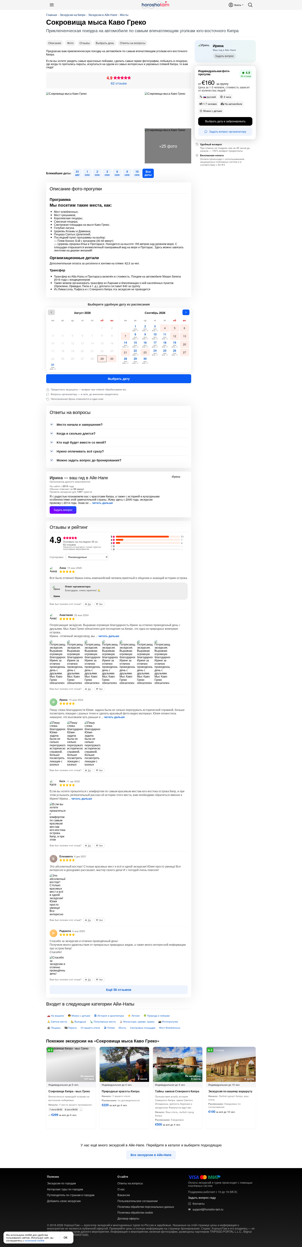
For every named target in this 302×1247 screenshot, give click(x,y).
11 (62, 343)
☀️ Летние (134, 1015)
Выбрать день (105, 43)
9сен (127, 173)
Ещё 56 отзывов (118, 989)
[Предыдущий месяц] (51, 312)
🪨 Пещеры (54, 1027)
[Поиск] (250, 5)
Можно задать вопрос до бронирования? (89, 460)
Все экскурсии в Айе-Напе (151, 1155)
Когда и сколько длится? (76, 433)
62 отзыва (119, 83)
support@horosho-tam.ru (208, 1209)
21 (92, 351)
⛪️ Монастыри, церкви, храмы (137, 1021)
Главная (51, 14)
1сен (87, 173)
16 (111, 343)
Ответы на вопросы (132, 43)
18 (62, 351)
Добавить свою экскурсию (64, 1201)
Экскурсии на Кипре (72, 14)
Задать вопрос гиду (202, 1197)
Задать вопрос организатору (227, 131)
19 (72, 351)
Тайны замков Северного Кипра (177, 1091)
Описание (54, 43)
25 (62, 359)
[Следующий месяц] (185, 312)
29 (102, 359)
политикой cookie (34, 1240)
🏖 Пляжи (109, 1027)
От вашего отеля (90, 1027)
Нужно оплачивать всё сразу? (80, 451)
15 (102, 343)
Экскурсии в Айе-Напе (102, 14)
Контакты (199, 1203)
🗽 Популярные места (103, 1021)
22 (102, 351)
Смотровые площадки (142, 1027)
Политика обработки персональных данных (145, 1206)
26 (72, 359)
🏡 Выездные (78, 1021)
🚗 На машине (55, 1015)
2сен (97, 173)
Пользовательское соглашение (137, 1201)
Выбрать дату (119, 378)
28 (92, 359)
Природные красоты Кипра (120, 1091)
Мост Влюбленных (169, 1027)
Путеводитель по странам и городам (70, 1195)
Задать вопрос (63, 510)
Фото (70, 43)
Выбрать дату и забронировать (225, 121)
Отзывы (85, 43)
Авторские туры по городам (65, 1189)
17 (52, 351)
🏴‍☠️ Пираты (70, 1027)
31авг (77, 173)
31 (53, 366)
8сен (117, 173)
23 (111, 351)
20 (82, 351)
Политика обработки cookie (135, 1212)
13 (82, 343)
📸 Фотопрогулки (168, 1021)
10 (52, 343)
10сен (137, 173)
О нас (121, 1189)
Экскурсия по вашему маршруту (230, 1091)
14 (92, 343)
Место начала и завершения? (80, 424)
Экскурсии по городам (61, 1183)
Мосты (124, 14)
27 (82, 359)
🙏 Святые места (57, 1021)
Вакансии (123, 1195)
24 (52, 359)
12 (72, 343)
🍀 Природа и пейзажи (156, 1015)
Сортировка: (57, 557)
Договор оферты (128, 1218)
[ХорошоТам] (155, 5)
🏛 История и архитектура (109, 1015)
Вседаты (148, 173)
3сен (107, 173)
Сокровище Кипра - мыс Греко (69, 1091)
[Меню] (51, 5)
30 (111, 359)
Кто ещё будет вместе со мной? (81, 442)
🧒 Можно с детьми (79, 1015)
